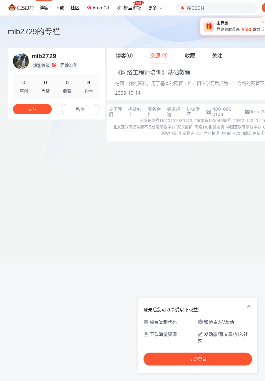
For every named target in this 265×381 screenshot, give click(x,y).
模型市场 (132, 7)
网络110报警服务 (209, 127)
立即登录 (198, 359)
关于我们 (115, 112)
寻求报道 (173, 112)
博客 (43, 7)
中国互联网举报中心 (243, 127)
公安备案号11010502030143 (166, 120)
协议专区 (193, 112)
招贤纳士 (135, 112)
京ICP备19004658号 (212, 120)
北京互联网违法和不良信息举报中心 (144, 127)
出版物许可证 (190, 133)
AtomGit (100, 7)
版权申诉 (169, 133)
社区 (75, 7)
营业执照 (211, 133)
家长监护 (185, 127)
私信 (80, 109)
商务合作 (154, 112)
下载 (59, 7)
